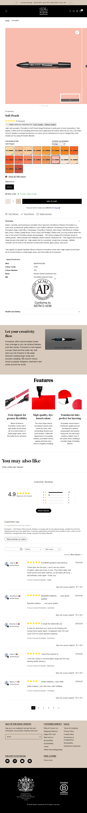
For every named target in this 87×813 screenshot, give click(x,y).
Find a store (48, 760)
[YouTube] (22, 761)
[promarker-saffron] (28, 150)
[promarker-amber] (55, 150)
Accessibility (48, 740)
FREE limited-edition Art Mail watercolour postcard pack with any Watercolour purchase (45, 2)
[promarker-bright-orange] (9, 160)
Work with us (48, 737)
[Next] (71, 3)
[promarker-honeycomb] (46, 150)
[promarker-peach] (37, 160)
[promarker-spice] (9, 169)
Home (7, 20)
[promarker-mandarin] (74, 150)
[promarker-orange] (19, 160)
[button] (63, 339)
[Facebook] (7, 761)
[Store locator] (77, 11)
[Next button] (81, 418)
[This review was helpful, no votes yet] (76, 615)
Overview (9, 221)
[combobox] (33, 549)
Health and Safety (12, 312)
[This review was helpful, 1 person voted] (76, 587)
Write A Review (43, 511)
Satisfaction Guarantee (72, 746)
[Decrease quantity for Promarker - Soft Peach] (8, 201)
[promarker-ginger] (46, 160)
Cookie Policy (69, 734)
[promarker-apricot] (37, 150)
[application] (63, 339)
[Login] (70, 11)
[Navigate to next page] (59, 708)
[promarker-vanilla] (9, 150)
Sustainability (48, 743)
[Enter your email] (40, 736)
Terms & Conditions (71, 728)
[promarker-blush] (74, 160)
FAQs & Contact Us (51, 728)
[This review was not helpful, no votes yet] (80, 587)
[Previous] (16, 3)
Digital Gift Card (49, 734)
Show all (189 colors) (17, 177)
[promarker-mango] (28, 160)
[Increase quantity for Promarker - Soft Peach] (18, 201)
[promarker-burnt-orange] (19, 169)
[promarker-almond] (64, 160)
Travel (46, 747)
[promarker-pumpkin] (64, 150)
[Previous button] (5, 418)
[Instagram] (15, 761)
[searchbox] (11, 549)
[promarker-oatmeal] (19, 150)
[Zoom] (77, 32)
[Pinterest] (30, 761)
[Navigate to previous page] (28, 708)
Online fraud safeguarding (53, 750)
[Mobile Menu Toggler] (6, 11)
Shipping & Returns (51, 731)
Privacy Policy (69, 731)
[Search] (73, 11)
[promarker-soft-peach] (55, 160)
